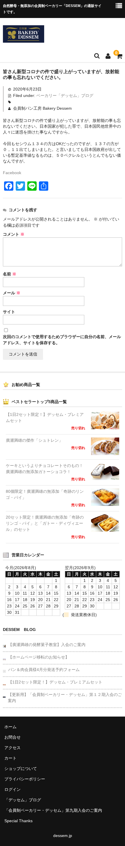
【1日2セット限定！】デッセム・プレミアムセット (45, 417)
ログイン (12, 789)
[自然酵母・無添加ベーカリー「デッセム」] (23, 39)
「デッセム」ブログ (22, 800)
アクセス (12, 747)
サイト (9, 311)
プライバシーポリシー (24, 779)
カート (10, 758)
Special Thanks (18, 820)
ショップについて (20, 768)
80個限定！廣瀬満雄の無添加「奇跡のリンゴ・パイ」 (45, 494)
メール (11, 293)
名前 (9, 274)
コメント (13, 234)
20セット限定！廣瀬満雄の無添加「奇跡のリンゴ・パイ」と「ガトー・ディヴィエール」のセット (45, 523)
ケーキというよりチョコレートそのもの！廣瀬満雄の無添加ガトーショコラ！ (44, 468)
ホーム (10, 726)
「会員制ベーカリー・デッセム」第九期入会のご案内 (53, 810)
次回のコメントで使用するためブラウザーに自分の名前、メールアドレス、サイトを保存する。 (62, 339)
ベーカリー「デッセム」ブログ (64, 95)
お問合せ (12, 737)
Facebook (12, 172)
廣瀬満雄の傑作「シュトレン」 (34, 440)
